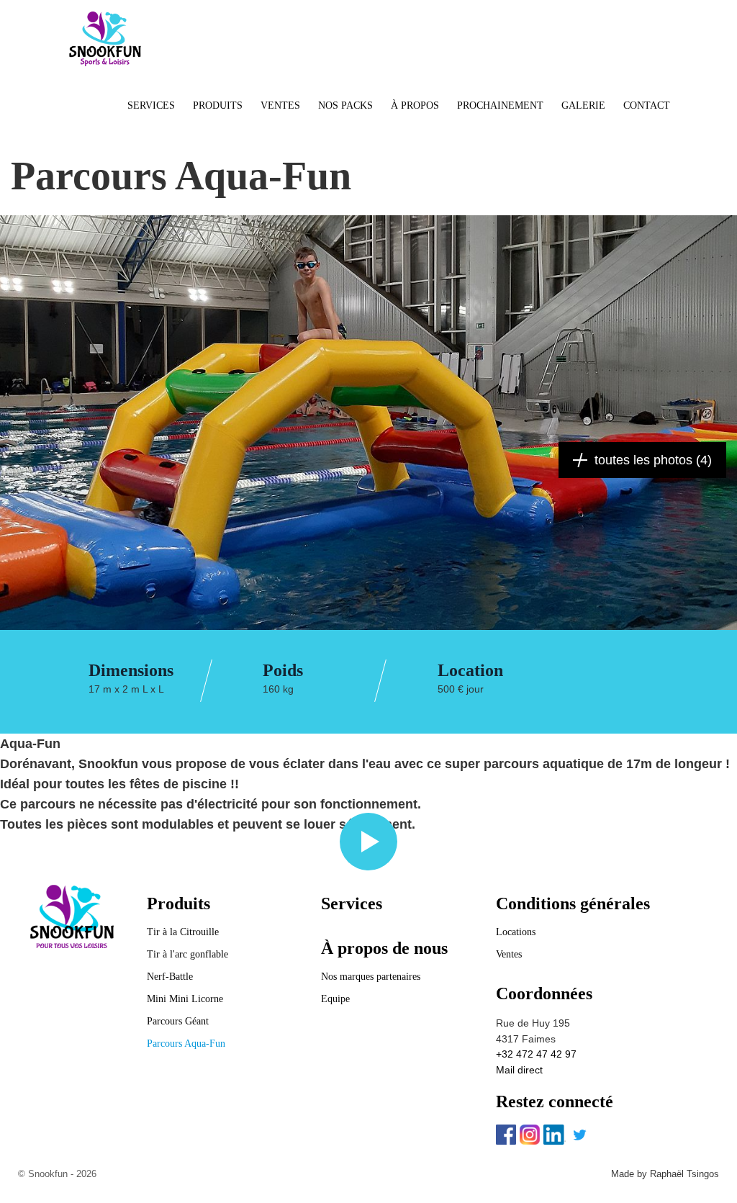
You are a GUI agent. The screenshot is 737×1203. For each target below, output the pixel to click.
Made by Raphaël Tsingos (665, 1173)
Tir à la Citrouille (183, 932)
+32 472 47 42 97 (536, 1054)
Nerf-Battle (170, 976)
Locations (515, 932)
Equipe (335, 999)
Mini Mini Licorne (185, 999)
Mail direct (519, 1070)
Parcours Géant (178, 1021)
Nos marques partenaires (370, 976)
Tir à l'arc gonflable (187, 954)
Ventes (509, 954)
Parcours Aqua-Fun (186, 1043)
